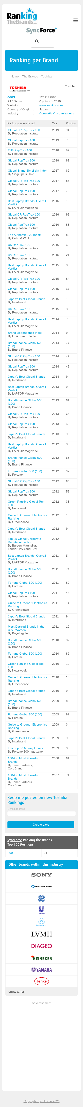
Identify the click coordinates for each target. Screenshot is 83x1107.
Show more (16, 992)
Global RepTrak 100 (21, 140)
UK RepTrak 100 (19, 245)
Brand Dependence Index (25, 332)
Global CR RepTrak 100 (24, 130)
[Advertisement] (41, 1046)
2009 (11, 853)
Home (15, 76)
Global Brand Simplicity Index (27, 170)
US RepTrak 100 (19, 255)
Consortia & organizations (56, 113)
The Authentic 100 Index (24, 234)
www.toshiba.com (51, 105)
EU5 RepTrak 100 (20, 150)
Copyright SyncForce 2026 (42, 1101)
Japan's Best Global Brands (26, 299)
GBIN (11, 97)
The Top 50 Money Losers (25, 748)
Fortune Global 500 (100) (25, 471)
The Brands (30, 76)
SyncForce (14, 840)
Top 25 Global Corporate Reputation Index (24, 540)
